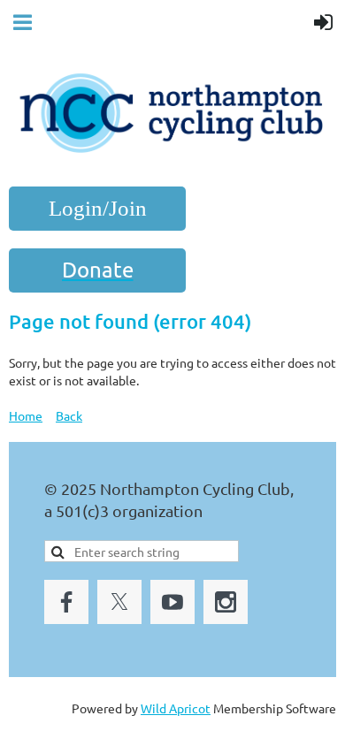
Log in (97, 208)
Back (69, 415)
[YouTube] (172, 602)
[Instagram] (225, 602)
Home (25, 415)
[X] (119, 602)
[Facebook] (66, 602)
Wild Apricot (176, 708)
